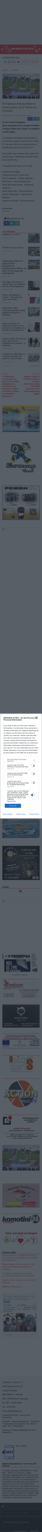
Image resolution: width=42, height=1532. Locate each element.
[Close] (37, 718)
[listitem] (21, 760)
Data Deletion (8, 814)
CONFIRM (12, 805)
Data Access (21, 814)
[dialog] (21, 766)
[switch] (33, 766)
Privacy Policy (34, 814)
